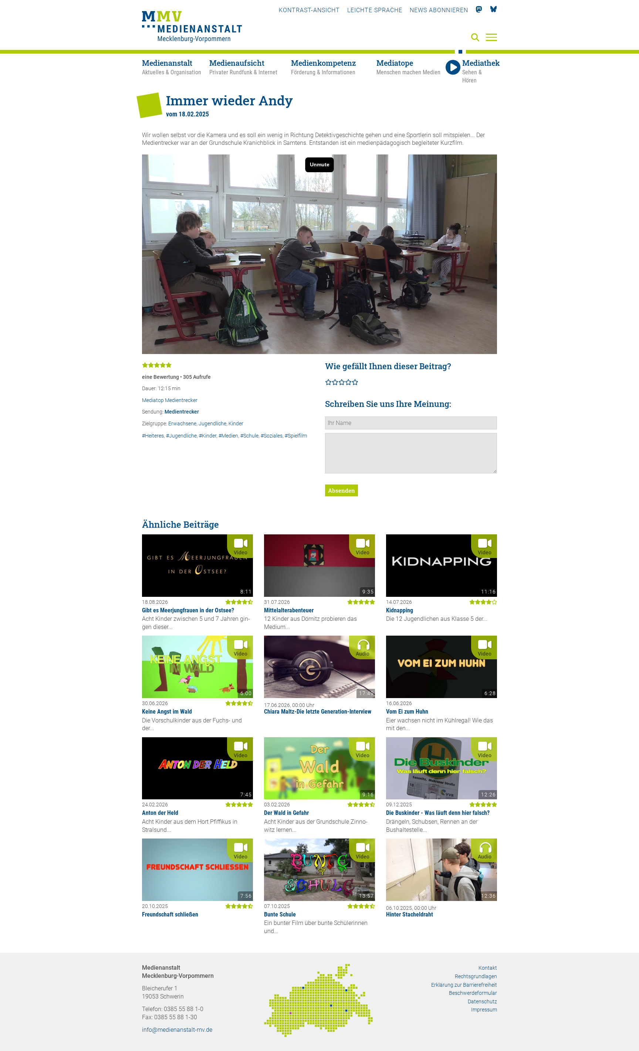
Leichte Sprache (374, 10)
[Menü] (491, 36)
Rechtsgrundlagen (476, 976)
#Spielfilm (296, 436)
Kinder (236, 424)
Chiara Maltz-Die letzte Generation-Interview (317, 711)
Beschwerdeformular (473, 993)
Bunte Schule (280, 914)
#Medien (228, 436)
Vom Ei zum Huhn (407, 711)
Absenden (341, 490)
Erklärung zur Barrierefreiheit (464, 985)
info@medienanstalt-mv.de (177, 1029)
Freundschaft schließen (170, 914)
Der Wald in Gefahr (286, 812)
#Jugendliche (181, 436)
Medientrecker (182, 412)
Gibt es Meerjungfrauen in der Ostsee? (188, 610)
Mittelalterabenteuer (289, 610)
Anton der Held (160, 812)
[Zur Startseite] (192, 27)
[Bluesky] (493, 10)
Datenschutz (482, 1001)
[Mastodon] (479, 10)
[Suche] (476, 37)
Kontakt (488, 968)
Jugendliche (212, 424)
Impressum (484, 1010)
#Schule (249, 436)
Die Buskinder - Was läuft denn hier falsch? (438, 812)
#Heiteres (153, 436)
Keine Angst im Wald (167, 711)
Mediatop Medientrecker (169, 400)
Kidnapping (399, 610)
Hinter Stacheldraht (409, 914)
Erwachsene (182, 424)
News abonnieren (439, 10)
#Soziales (272, 436)
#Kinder (207, 436)
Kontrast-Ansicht (309, 10)
